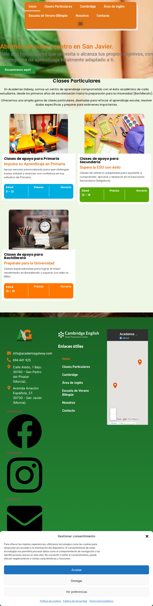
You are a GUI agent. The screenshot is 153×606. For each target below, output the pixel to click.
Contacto (103, 16)
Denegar (76, 580)
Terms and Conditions (101, 600)
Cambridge (88, 6)
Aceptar (77, 570)
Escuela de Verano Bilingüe (48, 16)
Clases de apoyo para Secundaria (99, 160)
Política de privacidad (75, 600)
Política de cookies (50, 600)
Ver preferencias (76, 591)
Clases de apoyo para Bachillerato (23, 256)
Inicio (32, 6)
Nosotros (82, 16)
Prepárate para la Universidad (29, 263)
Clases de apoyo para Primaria (31, 158)
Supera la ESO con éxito (100, 167)
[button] (147, 536)
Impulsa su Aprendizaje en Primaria (34, 164)
